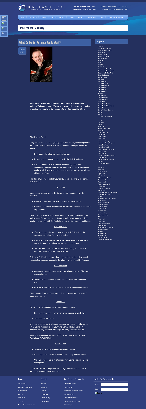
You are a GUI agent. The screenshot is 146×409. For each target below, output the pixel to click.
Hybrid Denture (102, 157)
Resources (21, 398)
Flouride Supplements (71, 398)
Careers (80, 17)
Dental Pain (101, 102)
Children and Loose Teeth (106, 71)
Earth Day (101, 126)
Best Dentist (101, 52)
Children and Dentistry (105, 69)
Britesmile (101, 67)
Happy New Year (103, 145)
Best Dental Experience (105, 50)
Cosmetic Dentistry (104, 75)
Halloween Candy (103, 141)
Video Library (22, 391)
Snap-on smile (102, 207)
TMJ (99, 217)
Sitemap (20, 401)
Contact (71, 17)
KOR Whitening (102, 172)
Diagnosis (101, 124)
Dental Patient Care (104, 104)
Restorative (44, 394)
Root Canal (101, 190)
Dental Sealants (69, 394)
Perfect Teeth (102, 186)
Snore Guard (102, 209)
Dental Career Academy (115, 17)
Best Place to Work (104, 56)
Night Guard (101, 174)
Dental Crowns (102, 87)
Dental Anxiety (102, 77)
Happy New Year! (103, 147)
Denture (100, 120)
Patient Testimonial (104, 184)
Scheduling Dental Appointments (108, 192)
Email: (97, 389)
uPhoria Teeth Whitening (105, 227)
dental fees (101, 93)
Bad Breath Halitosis (104, 48)
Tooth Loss (101, 221)
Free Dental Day (103, 132)
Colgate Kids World (70, 383)
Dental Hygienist (103, 98)
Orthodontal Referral (104, 178)
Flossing (100, 130)
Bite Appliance (102, 58)
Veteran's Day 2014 (104, 235)
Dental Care (101, 79)
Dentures (101, 122)
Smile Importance (103, 202)
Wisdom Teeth (102, 237)
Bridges (100, 65)
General (43, 391)
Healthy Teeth (68, 387)
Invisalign (101, 170)
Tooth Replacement (104, 223)
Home (23, 17)
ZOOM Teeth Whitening (105, 239)
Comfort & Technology (58, 17)
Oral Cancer (101, 176)
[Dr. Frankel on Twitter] (4, 24)
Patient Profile (102, 182)
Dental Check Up (103, 83)
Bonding (100, 60)
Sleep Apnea (102, 200)
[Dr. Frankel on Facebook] (4, 18)
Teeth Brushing (102, 213)
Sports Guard (102, 211)
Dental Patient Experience (106, 106)
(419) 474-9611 (91, 7)
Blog (102, 17)
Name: (97, 385)
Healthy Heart (102, 151)
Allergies (100, 46)
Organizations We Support (72, 401)
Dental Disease (102, 91)
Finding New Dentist (104, 128)
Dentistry (100, 114)
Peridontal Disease (104, 188)
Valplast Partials (103, 229)
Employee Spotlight (106, 116)
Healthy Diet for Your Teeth (106, 149)
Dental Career (102, 81)
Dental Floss (102, 95)
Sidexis (100, 196)
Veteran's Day (102, 233)
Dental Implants (103, 100)
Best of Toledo (102, 54)
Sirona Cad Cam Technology (107, 198)
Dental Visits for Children (105, 110)
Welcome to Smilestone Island (73, 391)
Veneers (100, 231)
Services (43, 17)
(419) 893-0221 (123, 7)
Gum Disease (102, 139)
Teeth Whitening (103, 215)
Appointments (92, 17)
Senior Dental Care (104, 194)
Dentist (100, 112)
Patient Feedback (103, 180)
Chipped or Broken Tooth (105, 73)
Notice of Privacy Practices (26, 405)
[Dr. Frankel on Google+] (4, 29)
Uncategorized (102, 225)
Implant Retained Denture (106, 159)
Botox (99, 63)
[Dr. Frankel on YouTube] (4, 34)
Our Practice (33, 17)
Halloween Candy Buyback (106, 143)
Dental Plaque (102, 108)
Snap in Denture (103, 204)
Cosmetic (44, 387)
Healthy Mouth (102, 153)
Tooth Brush (101, 219)
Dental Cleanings (103, 85)
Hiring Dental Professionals (106, 155)
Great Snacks (102, 137)
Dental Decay (102, 89)
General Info (102, 135)
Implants (100, 161)
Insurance (101, 167)
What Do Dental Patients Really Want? (40, 42)
